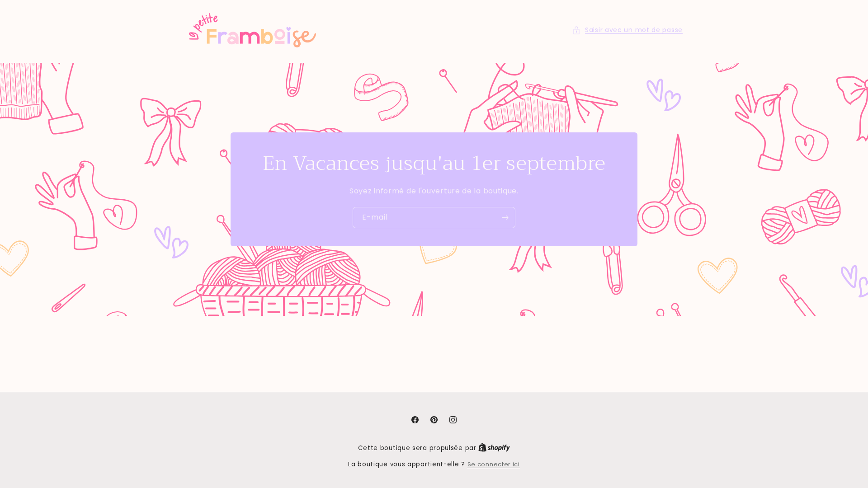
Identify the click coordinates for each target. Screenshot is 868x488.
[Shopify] (494, 448)
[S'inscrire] (505, 217)
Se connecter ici (493, 464)
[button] (627, 30)
